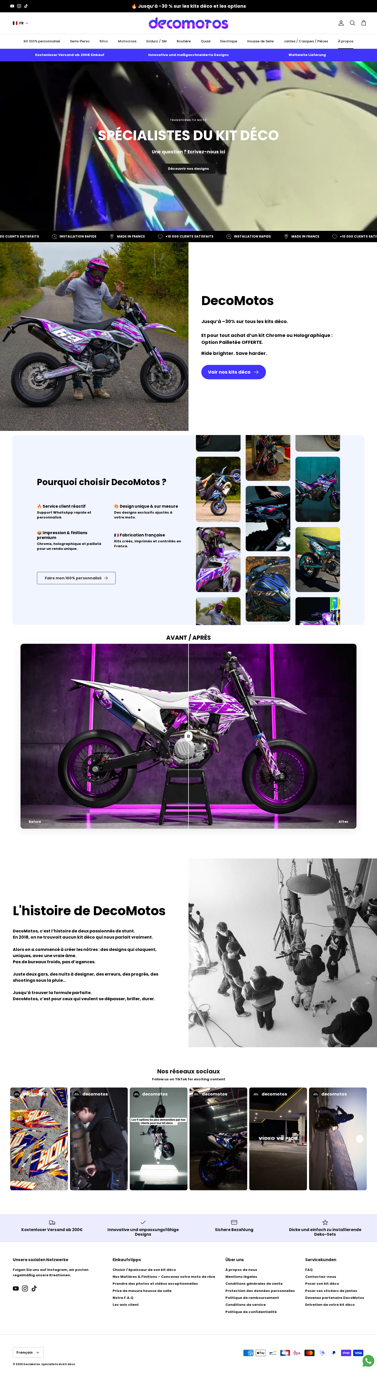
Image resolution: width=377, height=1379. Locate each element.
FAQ (309, 1269)
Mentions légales (241, 1276)
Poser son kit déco (322, 1283)
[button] (20, 23)
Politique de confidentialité (251, 1311)
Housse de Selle (260, 41)
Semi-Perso (80, 41)
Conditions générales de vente (254, 1283)
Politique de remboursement (252, 1297)
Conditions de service (245, 1304)
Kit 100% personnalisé (42, 41)
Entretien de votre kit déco (330, 1304)
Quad (205, 41)
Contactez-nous (320, 1276)
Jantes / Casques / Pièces (306, 41)
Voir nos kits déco (229, 372)
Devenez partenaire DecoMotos (334, 1297)
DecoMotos (31, 1364)
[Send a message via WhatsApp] (368, 1361)
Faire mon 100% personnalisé (73, 578)
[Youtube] (12, 6)
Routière (184, 41)
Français (24, 1352)
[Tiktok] (26, 6)
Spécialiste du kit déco (58, 1364)
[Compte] (340, 23)
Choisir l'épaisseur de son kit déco (144, 1269)
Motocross (127, 41)
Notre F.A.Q (123, 1297)
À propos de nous (241, 1269)
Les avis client (126, 1304)
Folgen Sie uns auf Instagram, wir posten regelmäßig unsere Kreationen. (50, 1272)
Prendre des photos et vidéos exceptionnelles (155, 1283)
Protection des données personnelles (260, 1290)
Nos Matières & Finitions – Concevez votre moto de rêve (164, 1276)
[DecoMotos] (188, 23)
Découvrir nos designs (188, 168)
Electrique (228, 41)
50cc (104, 41)
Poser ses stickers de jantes (331, 1290)
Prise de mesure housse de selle (142, 1290)
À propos (345, 41)
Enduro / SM (156, 41)
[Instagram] (19, 6)
